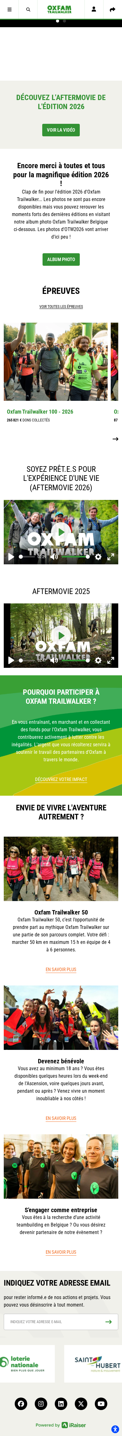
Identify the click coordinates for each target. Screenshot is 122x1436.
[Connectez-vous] (94, 10)
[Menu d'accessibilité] (115, 1429)
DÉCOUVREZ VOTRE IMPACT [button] (61, 779)
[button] (9, 9)
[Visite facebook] (21, 1404)
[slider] (27, 557)
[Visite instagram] (41, 1404)
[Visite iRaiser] (61, 1425)
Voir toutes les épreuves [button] (61, 307)
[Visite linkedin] (61, 1404)
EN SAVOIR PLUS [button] (61, 969)
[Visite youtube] (101, 1404)
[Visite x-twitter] (81, 1404)
